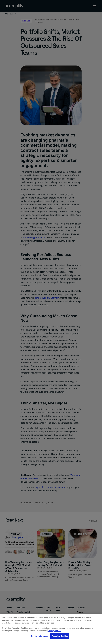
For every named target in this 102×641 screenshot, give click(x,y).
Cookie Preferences (39, 636)
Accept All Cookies (60, 636)
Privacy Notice (54, 631)
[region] (51, 627)
